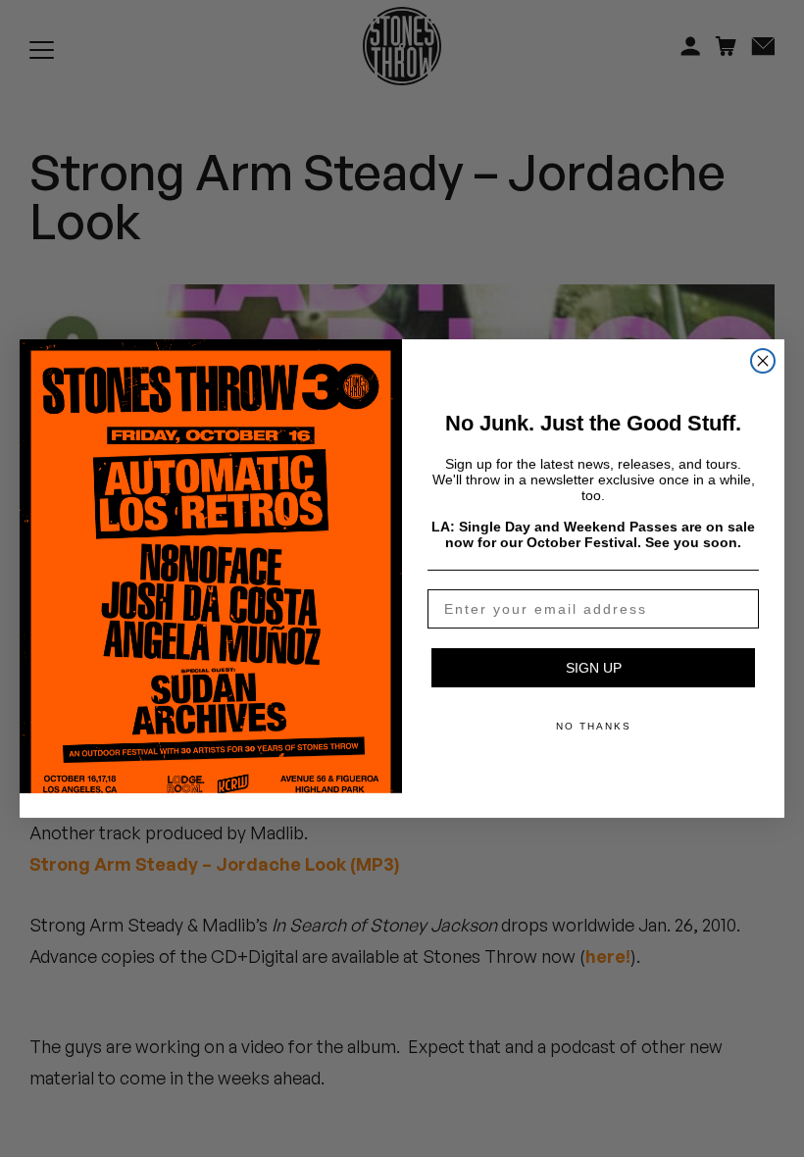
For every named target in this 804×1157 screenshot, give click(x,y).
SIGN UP (594, 668)
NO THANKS (593, 726)
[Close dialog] (763, 361)
